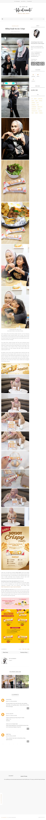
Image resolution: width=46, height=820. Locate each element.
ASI (32, 98)
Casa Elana (40, 98)
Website (36, 112)
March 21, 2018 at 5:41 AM (11, 715)
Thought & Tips (15, 25)
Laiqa (38, 104)
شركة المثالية (8, 734)
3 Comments (4, 649)
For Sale (40, 100)
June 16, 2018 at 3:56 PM (11, 735)
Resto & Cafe (40, 106)
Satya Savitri (9, 713)
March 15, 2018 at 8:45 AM (11, 701)
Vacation (40, 110)
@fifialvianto (37, 53)
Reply (28, 708)
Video (33, 112)
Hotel (37, 102)
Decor (33, 100)
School (39, 108)
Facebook (33, 81)
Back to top (41, 817)
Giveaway (33, 102)
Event (36, 100)
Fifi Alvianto (12, 658)
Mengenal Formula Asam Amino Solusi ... (7, 686)
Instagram (33, 76)
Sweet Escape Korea (21, 685)
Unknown (8, 699)
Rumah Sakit (34, 108)
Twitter (38, 76)
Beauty (35, 98)
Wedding (41, 112)
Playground (34, 106)
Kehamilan (33, 104)
